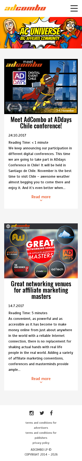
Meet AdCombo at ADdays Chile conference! (41, 122)
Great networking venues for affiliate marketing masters (41, 290)
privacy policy (41, 443)
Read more (41, 196)
